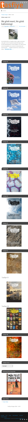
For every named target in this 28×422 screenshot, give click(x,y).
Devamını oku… (9, 49)
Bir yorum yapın (22, 26)
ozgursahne (6, 26)
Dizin (6, 415)
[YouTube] (26, 3)
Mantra (17, 418)
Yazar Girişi (5, 401)
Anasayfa (2, 415)
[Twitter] (22, 3)
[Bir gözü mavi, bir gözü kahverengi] (14, 34)
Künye (10, 415)
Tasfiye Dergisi (4, 14)
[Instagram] (24, 3)
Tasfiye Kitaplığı (4, 416)
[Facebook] (20, 3)
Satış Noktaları (15, 415)
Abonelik (21, 415)
